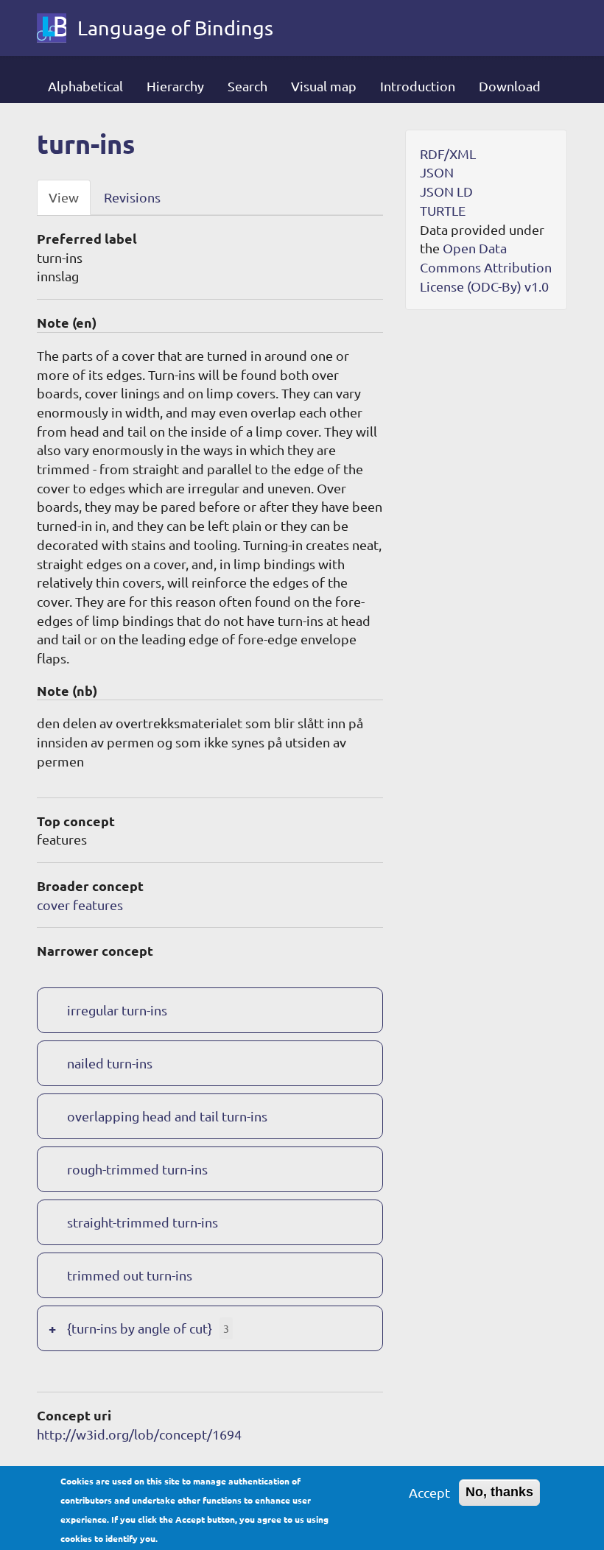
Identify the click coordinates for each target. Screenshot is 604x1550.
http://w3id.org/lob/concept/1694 (139, 1434)
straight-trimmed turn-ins (142, 1222)
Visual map (324, 86)
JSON (437, 172)
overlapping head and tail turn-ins (167, 1116)
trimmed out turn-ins (129, 1275)
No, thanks (499, 1491)
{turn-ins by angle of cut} (139, 1328)
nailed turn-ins (109, 1063)
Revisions (132, 197)
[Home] (57, 28)
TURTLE (443, 210)
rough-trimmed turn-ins (137, 1169)
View (64, 197)
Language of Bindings (175, 27)
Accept (429, 1492)
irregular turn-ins (117, 1010)
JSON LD (446, 191)
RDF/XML (448, 153)
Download (510, 86)
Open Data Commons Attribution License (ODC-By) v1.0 (486, 266)
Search (247, 86)
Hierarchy (175, 86)
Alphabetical (85, 86)
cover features (80, 904)
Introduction (417, 86)
